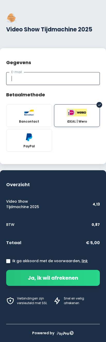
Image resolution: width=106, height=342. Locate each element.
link (85, 260)
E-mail (16, 72)
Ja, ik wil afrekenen (53, 277)
